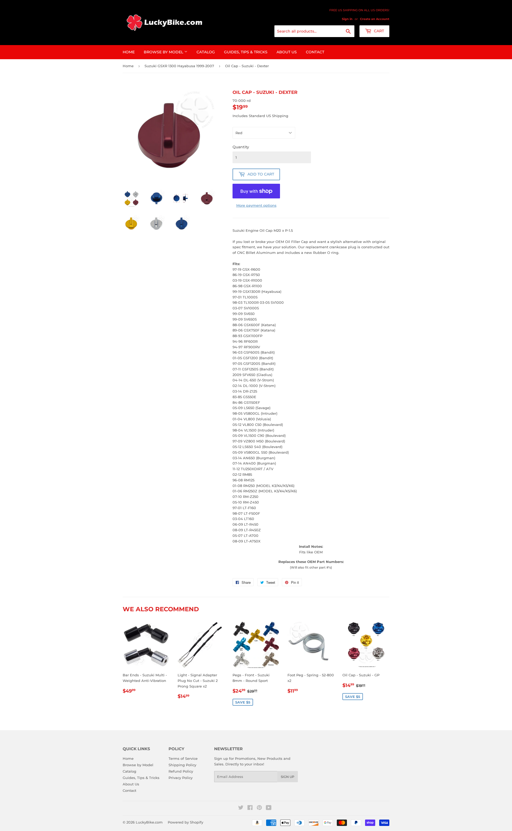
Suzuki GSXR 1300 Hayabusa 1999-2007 (179, 66)
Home (129, 52)
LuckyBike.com (149, 822)
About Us (287, 52)
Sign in (347, 19)
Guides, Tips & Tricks (245, 52)
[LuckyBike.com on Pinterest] (259, 808)
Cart (378, 31)
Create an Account (374, 19)
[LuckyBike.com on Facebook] (250, 808)
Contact (315, 52)
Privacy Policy (181, 778)
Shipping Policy (182, 765)
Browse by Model (164, 52)
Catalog (206, 52)
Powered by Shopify (185, 822)
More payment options (256, 205)
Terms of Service (183, 758)
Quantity (241, 147)
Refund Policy (181, 771)
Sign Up (287, 777)
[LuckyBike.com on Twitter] (240, 808)
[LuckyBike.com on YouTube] (268, 808)
